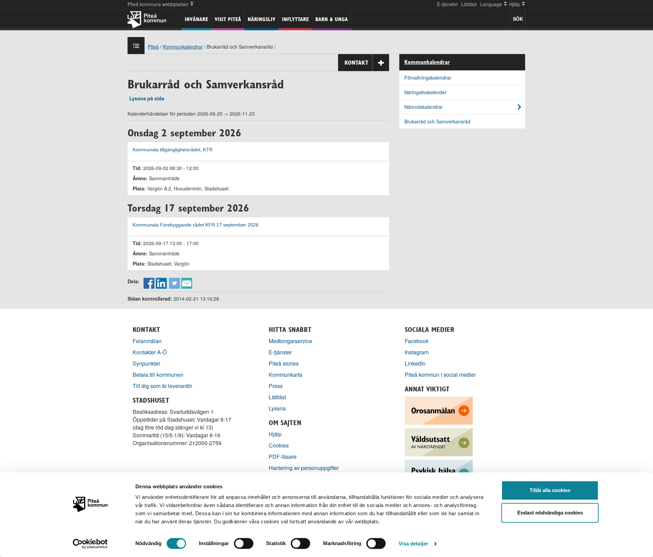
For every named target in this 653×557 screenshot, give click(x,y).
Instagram (417, 352)
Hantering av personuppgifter (304, 468)
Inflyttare (295, 19)
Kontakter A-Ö (150, 352)
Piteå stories (284, 363)
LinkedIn (415, 363)
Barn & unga (331, 19)
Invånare (196, 19)
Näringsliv (261, 19)
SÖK (518, 18)
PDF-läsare (283, 456)
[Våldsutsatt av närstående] (439, 441)
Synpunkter (146, 363)
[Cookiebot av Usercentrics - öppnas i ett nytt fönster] (90, 544)
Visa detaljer (413, 543)
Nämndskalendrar (423, 106)
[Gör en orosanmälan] (439, 410)
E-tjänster (447, 4)
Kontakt (356, 62)
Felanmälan (147, 341)
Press (276, 386)
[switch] (243, 543)
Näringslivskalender (425, 92)
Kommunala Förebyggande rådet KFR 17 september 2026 (195, 224)
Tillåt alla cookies (550, 490)
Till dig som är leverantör (163, 386)
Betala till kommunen (158, 374)
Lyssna (277, 408)
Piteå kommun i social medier (440, 374)
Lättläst (469, 4)
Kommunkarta (285, 374)
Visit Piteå (228, 19)
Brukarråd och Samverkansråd (437, 121)
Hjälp (275, 434)
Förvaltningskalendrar (427, 77)
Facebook (417, 341)
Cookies (279, 445)
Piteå (153, 46)
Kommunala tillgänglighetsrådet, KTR (173, 149)
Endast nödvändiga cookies (550, 513)
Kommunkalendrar (183, 46)
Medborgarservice (290, 341)
